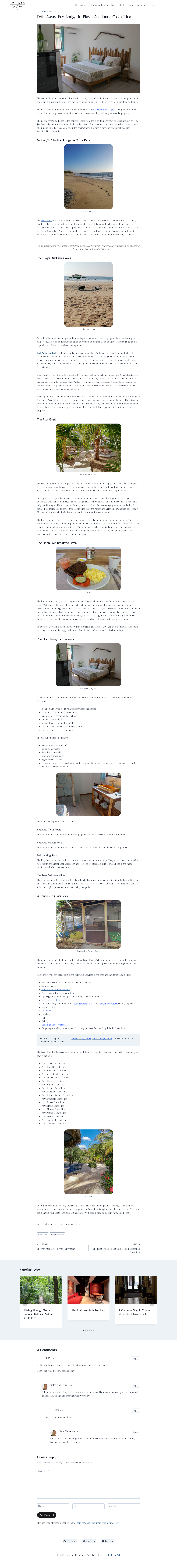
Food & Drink (117, 5)
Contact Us (153, 5)
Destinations (81, 5)
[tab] (83, 1330)
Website (113, 1506)
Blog (165, 5)
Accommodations (99, 5)
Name (42, 1506)
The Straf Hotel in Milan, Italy (88, 1310)
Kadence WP (114, 1555)
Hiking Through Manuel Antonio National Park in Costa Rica (38, 1314)
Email (77, 1506)
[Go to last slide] (25, 1302)
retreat (71, 993)
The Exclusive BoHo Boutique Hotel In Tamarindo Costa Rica (116, 1248)
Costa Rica (43, 1235)
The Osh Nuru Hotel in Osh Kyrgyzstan (56, 1246)
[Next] (152, 1302)
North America (57, 1235)
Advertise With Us (100, 249)
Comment (43, 1471)
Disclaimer (84, 249)
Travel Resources (136, 5)
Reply (135, 1358)
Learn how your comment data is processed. (97, 1523)
